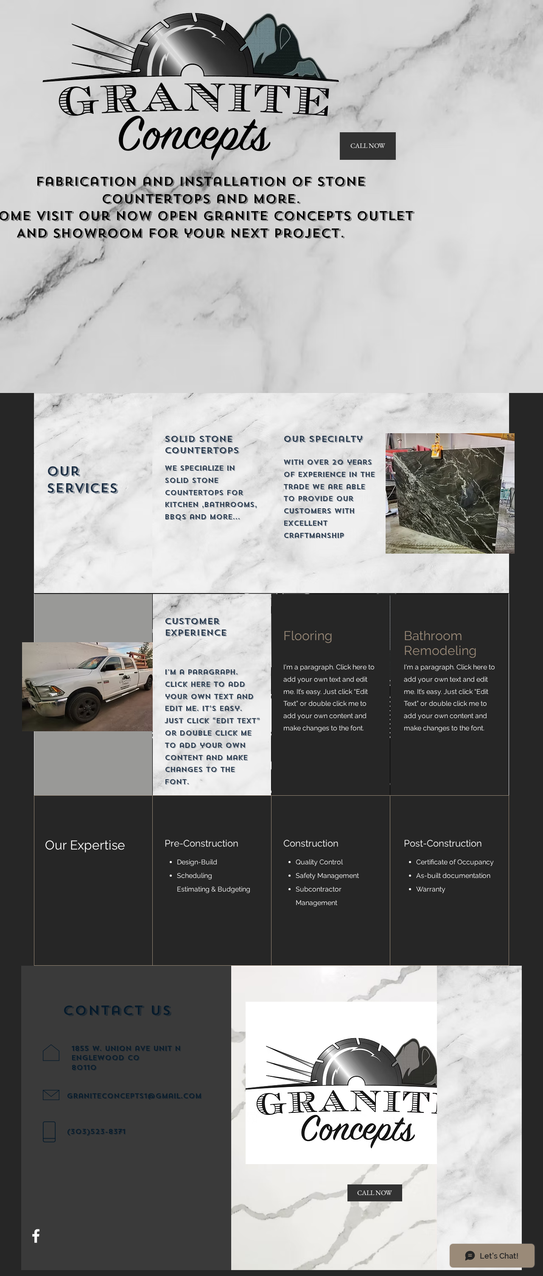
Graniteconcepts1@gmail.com (134, 1096)
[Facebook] (36, 1236)
